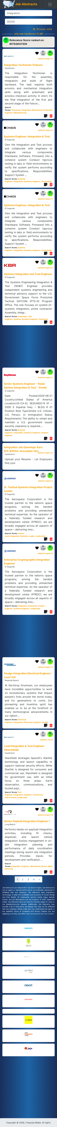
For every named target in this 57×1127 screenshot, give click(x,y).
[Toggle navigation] (50, 4)
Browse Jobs (44, 29)
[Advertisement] (28, 1078)
